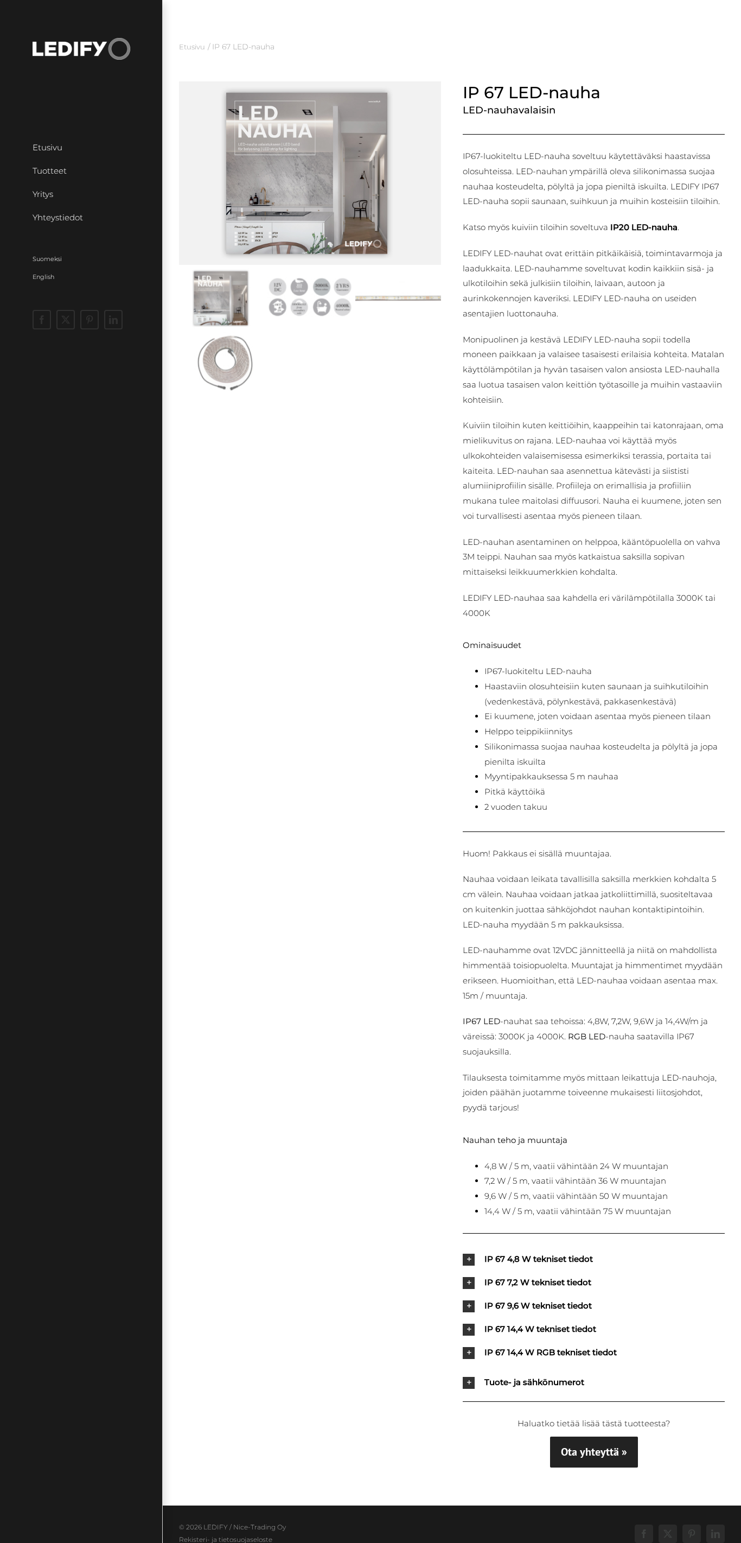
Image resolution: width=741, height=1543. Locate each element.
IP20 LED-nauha (644, 227)
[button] (310, 173)
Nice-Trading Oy (259, 1527)
